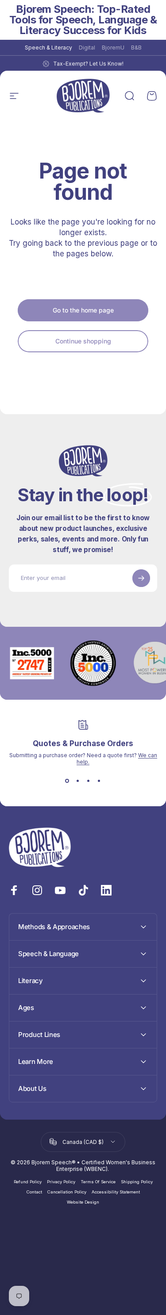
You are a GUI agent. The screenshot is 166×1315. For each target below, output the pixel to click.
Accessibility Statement (116, 1191)
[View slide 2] (78, 781)
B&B (136, 47)
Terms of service (98, 1181)
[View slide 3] (88, 781)
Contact (34, 1191)
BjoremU (113, 47)
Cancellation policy (66, 1191)
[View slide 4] (99, 781)
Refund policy (28, 1181)
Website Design (83, 1202)
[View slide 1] (67, 781)
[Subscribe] (141, 578)
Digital (87, 47)
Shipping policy (137, 1181)
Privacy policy (61, 1181)
